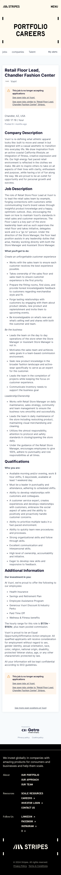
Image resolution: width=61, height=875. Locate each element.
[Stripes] (11, 6)
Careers (27, 798)
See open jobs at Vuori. (23, 97)
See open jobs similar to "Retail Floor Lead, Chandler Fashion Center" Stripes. (33, 103)
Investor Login (31, 802)
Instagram (27, 826)
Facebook (27, 821)
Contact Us (28, 807)
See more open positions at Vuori (30, 708)
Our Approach (30, 779)
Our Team (27, 784)
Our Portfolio (30, 774)
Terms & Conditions (38, 866)
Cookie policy (37, 737)
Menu (54, 6)
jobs (4, 51)
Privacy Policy (20, 866)
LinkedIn (27, 816)
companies (18, 51)
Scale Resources (32, 793)
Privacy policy (24, 737)
